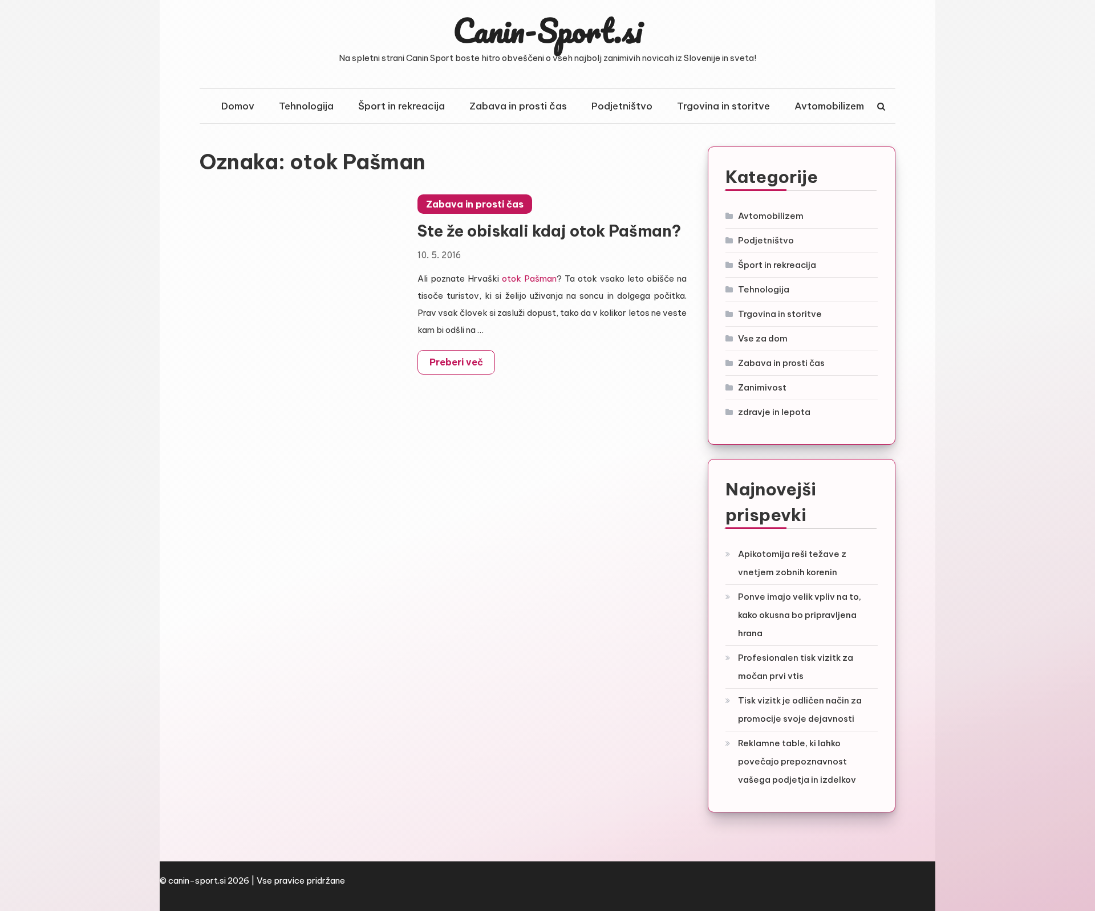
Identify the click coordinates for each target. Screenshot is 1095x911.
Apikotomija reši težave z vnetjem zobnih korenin (792, 562)
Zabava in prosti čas (518, 106)
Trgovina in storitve (723, 106)
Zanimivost (762, 387)
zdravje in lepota (774, 411)
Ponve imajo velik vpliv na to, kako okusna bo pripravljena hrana (799, 614)
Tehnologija (306, 106)
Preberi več (456, 362)
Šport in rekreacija (401, 106)
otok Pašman (529, 278)
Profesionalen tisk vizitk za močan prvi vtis (795, 666)
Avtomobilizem (829, 106)
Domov (237, 106)
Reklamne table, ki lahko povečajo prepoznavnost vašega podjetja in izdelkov (797, 761)
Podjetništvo (621, 106)
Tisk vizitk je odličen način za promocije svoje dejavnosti (800, 709)
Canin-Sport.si (547, 30)
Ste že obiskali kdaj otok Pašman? (549, 231)
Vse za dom (763, 338)
